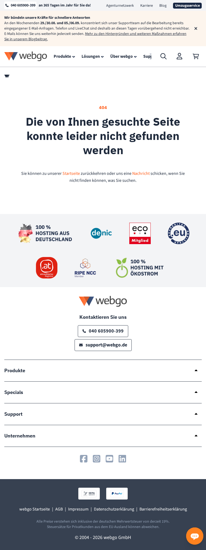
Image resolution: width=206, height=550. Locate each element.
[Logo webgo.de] (25, 56)
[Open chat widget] (194, 536)
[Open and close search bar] (164, 56)
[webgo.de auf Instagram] (96, 458)
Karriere (146, 5)
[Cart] (196, 56)
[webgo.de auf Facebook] (83, 458)
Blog (163, 5)
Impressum (78, 509)
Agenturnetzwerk (120, 5)
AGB (59, 509)
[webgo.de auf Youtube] (109, 458)
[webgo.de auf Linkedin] (122, 458)
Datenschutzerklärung (114, 509)
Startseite (71, 173)
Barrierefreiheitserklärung (163, 509)
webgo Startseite (34, 509)
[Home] (7, 76)
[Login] (180, 56)
